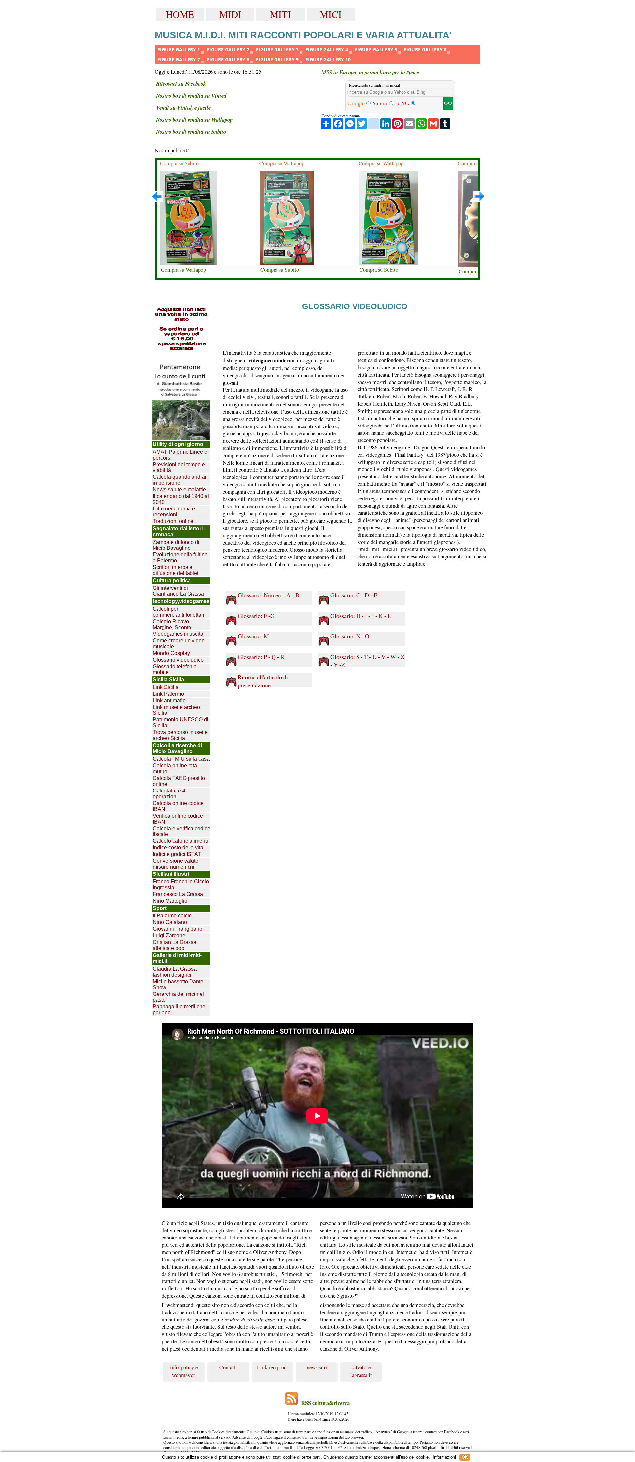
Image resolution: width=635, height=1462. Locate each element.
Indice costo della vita (178, 847)
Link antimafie (169, 700)
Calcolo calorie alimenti (180, 841)
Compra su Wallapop (183, 269)
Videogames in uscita (178, 634)
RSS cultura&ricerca (325, 1403)
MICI (331, 14)
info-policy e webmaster (184, 1371)
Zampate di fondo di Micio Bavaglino (176, 545)
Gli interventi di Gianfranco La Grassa (178, 591)
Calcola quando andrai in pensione (179, 480)
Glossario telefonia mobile (175, 669)
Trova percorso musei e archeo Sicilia (180, 735)
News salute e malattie (179, 489)
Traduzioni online (173, 521)
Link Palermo (168, 694)
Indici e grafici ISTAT (177, 854)
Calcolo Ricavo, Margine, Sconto (172, 624)
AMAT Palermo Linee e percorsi (180, 455)
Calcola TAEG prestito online (179, 781)
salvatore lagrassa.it (361, 1371)
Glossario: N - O (349, 636)
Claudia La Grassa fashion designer (175, 972)
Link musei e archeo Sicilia (176, 710)
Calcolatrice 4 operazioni (169, 793)
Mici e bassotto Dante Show (178, 984)
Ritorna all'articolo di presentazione (263, 680)
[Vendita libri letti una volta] (181, 329)
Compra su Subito (179, 163)
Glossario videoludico (178, 660)
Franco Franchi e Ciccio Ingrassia (181, 884)
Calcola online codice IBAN (178, 806)
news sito (317, 1367)
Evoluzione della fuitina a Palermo (180, 557)
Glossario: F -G (256, 616)
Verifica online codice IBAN (178, 819)
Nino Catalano (170, 922)
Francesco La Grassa (178, 894)
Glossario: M (253, 636)
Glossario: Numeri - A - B (268, 595)
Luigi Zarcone (169, 935)
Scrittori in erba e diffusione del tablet (175, 570)
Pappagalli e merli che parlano (179, 1009)
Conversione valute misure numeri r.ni (175, 864)
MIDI (230, 14)
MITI (280, 14)
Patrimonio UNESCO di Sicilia (180, 722)
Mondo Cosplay (171, 653)
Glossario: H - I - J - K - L (360, 616)
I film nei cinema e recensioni (174, 511)
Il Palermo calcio (172, 915)
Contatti (228, 1367)
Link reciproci (272, 1367)
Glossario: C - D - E (353, 595)
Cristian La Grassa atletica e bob (174, 945)
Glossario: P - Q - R (261, 657)
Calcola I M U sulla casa (181, 759)
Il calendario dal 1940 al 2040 (181, 499)
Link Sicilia (166, 687)
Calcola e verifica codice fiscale (181, 831)
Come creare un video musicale (179, 643)
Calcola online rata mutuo (175, 768)
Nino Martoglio (170, 901)
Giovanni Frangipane (177, 929)
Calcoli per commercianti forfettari (178, 612)
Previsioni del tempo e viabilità (179, 467)
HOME (180, 14)
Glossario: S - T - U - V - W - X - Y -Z (367, 660)
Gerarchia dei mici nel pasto (178, 997)
